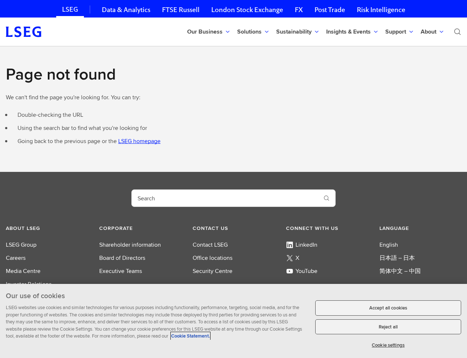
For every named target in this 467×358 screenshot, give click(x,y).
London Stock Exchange (247, 9)
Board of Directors (122, 258)
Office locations (212, 258)
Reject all (388, 326)
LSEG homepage (139, 141)
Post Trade (329, 9)
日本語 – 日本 (397, 258)
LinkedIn (306, 244)
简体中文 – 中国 (400, 271)
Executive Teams (120, 271)
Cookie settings (388, 345)
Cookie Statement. (190, 335)
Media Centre (23, 271)
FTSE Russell (181, 9)
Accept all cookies (388, 307)
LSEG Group (21, 244)
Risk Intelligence (381, 9)
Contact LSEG (210, 244)
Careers (16, 258)
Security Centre (212, 271)
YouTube (306, 271)
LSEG (70, 9)
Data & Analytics (126, 9)
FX (299, 9)
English (388, 244)
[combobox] (225, 198)
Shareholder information (130, 244)
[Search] (457, 31)
